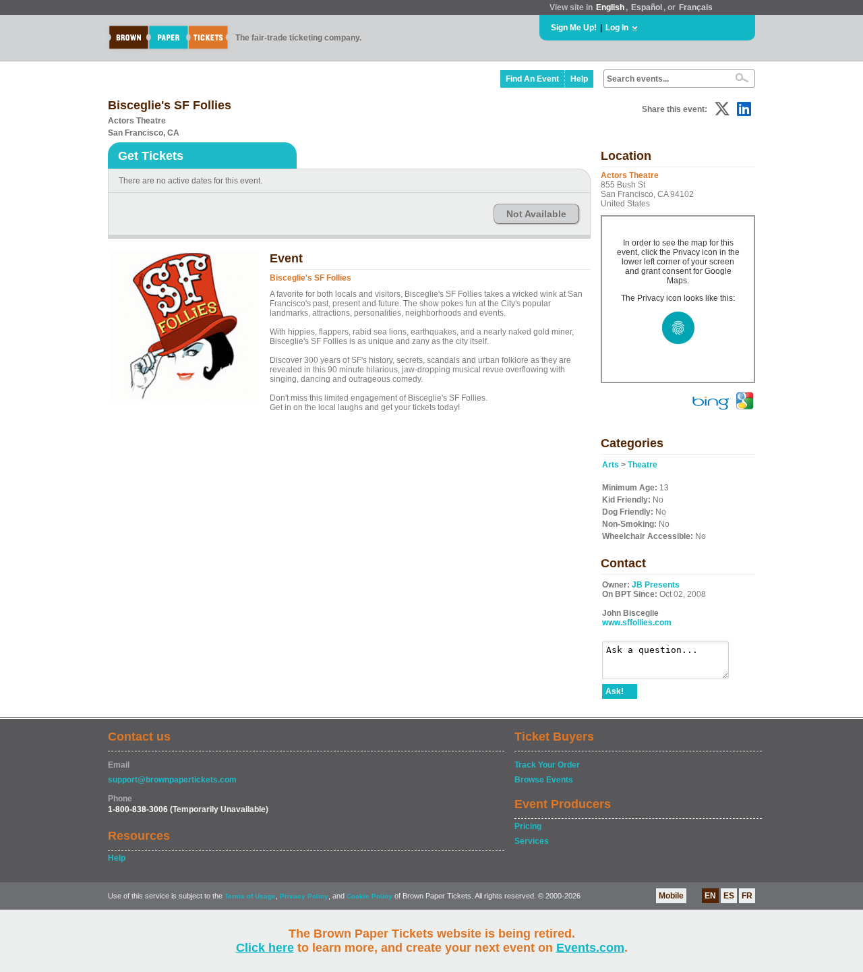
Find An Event (532, 79)
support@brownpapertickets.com (172, 779)
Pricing (527, 826)
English (610, 7)
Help (579, 79)
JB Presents (656, 585)
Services (531, 841)
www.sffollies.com (637, 622)
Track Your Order (547, 765)
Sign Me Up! (574, 27)
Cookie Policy (369, 896)
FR (747, 895)
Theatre (642, 464)
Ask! (614, 691)
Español (646, 7)
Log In (616, 27)
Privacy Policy (304, 896)
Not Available (536, 213)
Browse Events (543, 779)
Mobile (671, 895)
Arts (610, 464)
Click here (265, 947)
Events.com (590, 947)
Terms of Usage (250, 896)
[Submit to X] (722, 109)
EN (710, 895)
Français (696, 7)
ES (728, 895)
